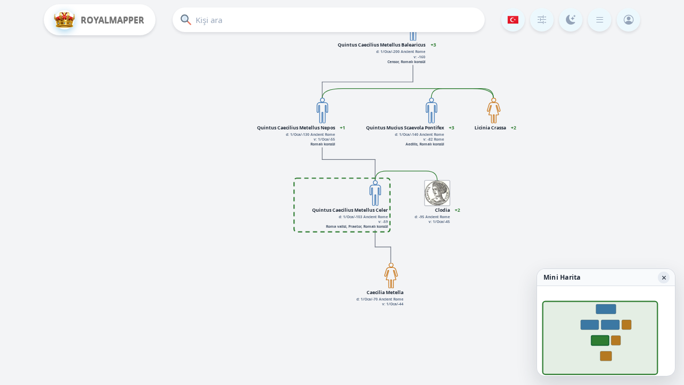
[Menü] (599, 20)
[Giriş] (628, 20)
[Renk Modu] (570, 20)
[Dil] (513, 20)
